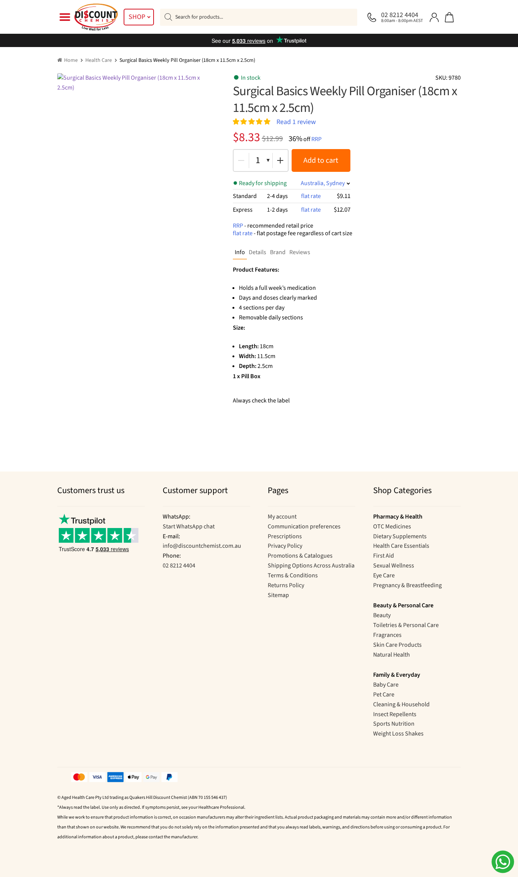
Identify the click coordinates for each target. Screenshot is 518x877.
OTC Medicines (392, 526)
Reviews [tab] (299, 252)
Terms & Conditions (293, 575)
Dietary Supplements (400, 536)
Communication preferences (304, 526)
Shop (137, 17)
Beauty (382, 615)
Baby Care (386, 685)
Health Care (98, 60)
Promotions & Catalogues (300, 556)
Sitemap (278, 595)
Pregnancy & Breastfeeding (407, 585)
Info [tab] (240, 252)
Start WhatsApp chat (189, 526)
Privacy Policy (285, 546)
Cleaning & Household (401, 704)
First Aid (383, 556)
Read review (296, 121)
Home (71, 60)
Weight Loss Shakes (398, 733)
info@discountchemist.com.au (202, 546)
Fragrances (387, 635)
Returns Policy (286, 585)
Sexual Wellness (393, 565)
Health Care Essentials (401, 546)
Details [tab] (257, 252)
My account (282, 516)
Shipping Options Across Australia (311, 565)
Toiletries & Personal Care (406, 625)
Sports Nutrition (393, 724)
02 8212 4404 (179, 565)
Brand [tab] (278, 252)
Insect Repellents (394, 714)
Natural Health (391, 655)
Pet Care (383, 694)
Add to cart (320, 160)
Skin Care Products (397, 645)
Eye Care (384, 575)
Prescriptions (285, 536)
